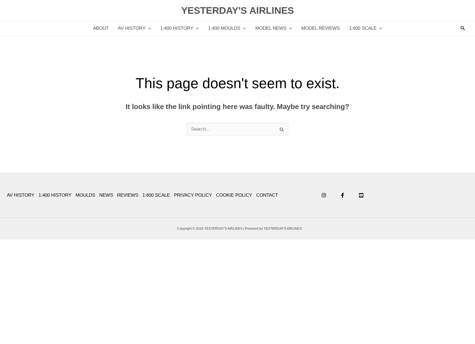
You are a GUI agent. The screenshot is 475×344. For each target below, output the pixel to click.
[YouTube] (361, 195)
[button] (148, 28)
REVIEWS (127, 195)
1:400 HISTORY (176, 28)
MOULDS (85, 195)
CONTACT (267, 195)
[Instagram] (323, 195)
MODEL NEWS (270, 28)
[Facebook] (342, 195)
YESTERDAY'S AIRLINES (237, 10)
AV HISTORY (131, 28)
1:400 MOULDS (224, 28)
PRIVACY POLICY (193, 195)
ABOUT (101, 28)
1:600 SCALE (363, 28)
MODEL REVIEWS (320, 28)
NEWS (106, 195)
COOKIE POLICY (234, 195)
